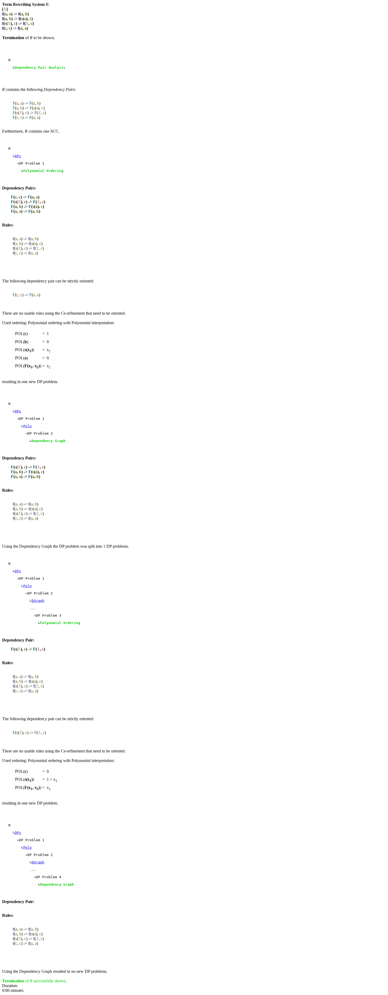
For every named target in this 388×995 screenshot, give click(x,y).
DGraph (38, 601)
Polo (27, 426)
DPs (18, 156)
